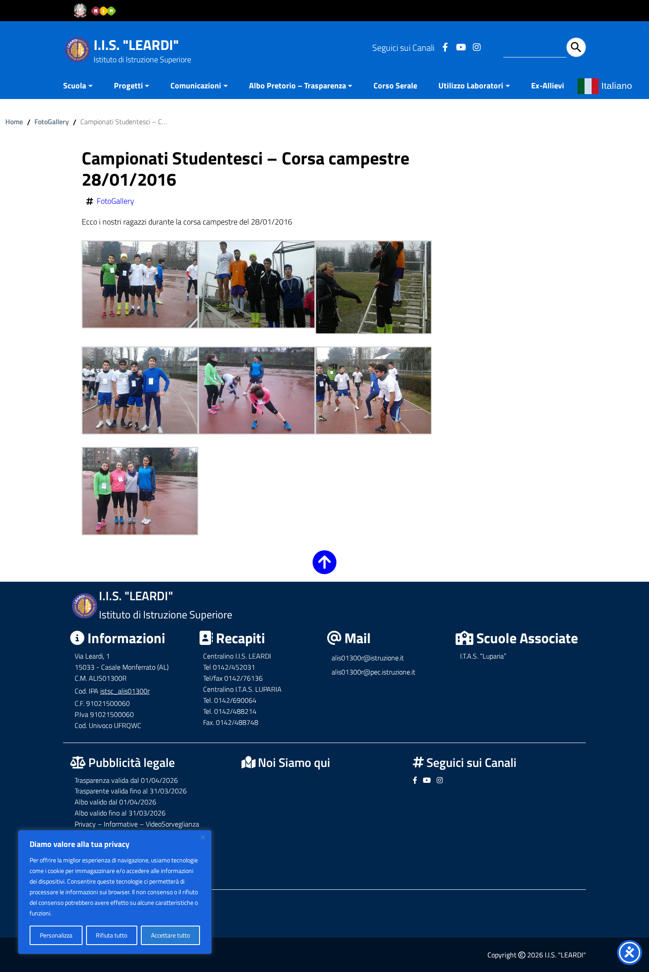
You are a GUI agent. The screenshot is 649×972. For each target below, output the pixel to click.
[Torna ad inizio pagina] (324, 568)
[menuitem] (83, 86)
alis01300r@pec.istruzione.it (373, 672)
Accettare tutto (170, 935)
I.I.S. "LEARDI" (136, 44)
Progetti (128, 85)
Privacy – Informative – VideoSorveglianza (137, 824)
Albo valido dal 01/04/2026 (115, 802)
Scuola (74, 85)
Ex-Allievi (547, 85)
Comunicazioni (195, 85)
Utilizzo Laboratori (470, 85)
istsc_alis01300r (125, 691)
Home (14, 121)
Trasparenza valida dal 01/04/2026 (126, 780)
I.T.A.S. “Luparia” (483, 656)
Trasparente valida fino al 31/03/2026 (131, 790)
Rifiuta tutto (111, 935)
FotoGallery (51, 121)
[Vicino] (202, 837)
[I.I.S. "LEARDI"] (77, 49)
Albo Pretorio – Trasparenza (297, 85)
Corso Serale (395, 85)
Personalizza (56, 935)
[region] (115, 892)
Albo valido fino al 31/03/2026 (120, 813)
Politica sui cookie (75, 913)
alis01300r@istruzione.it (368, 657)
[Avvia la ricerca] (576, 47)
